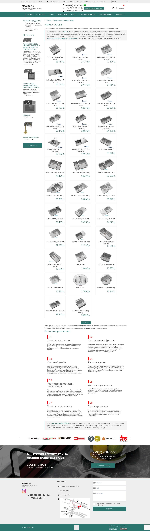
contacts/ (61, 481)
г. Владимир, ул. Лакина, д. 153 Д (32, 1)
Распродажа (62, 15)
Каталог (51, 15)
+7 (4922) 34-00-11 (74, 10)
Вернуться (86, 322)
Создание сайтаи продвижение (113, 529)
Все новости (32, 145)
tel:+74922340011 (65, 490)
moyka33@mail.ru (54, 1)
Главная (30, 15)
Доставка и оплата (105, 15)
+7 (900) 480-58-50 (74, 5)
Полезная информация (87, 15)
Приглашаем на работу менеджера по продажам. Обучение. (33, 25)
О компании (40, 15)
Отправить (109, 509)
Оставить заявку (103, 465)
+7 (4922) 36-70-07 (74, 8)
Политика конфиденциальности (117, 526)
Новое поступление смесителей (31, 29)
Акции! (72, 15)
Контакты (119, 15)
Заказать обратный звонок (94, 8)
